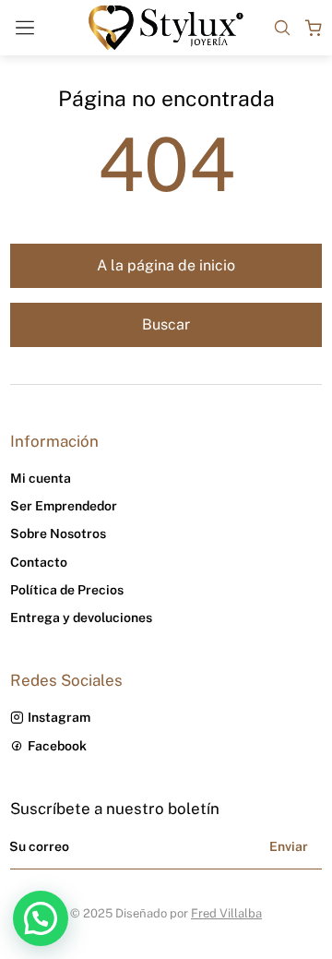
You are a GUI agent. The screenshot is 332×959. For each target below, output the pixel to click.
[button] (40, 918)
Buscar (166, 324)
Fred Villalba (226, 913)
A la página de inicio (166, 265)
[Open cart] (313, 27)
